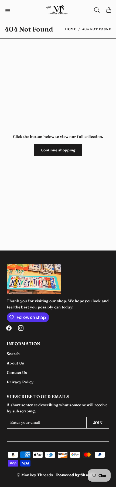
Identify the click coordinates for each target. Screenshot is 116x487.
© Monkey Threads (35, 474)
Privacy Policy (20, 382)
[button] (9, 10)
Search (13, 353)
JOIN (98, 422)
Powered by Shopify (76, 474)
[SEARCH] (97, 10)
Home (70, 29)
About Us (15, 363)
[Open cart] (109, 10)
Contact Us (17, 372)
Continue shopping (58, 150)
